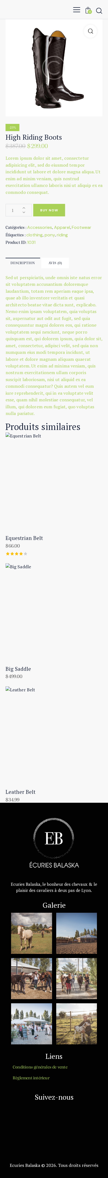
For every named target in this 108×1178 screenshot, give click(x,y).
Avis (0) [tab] (55, 263)
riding (62, 235)
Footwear (81, 227)
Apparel (62, 227)
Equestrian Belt (24, 538)
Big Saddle (18, 669)
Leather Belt (20, 792)
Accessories (39, 227)
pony (50, 235)
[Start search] (99, 10)
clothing (34, 235)
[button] (76, 9)
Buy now (49, 210)
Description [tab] (23, 263)
